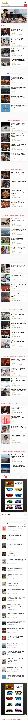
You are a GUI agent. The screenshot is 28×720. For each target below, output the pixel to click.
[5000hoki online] (18, 489)
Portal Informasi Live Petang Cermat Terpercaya (14, 404)
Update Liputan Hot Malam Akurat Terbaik (14, 451)
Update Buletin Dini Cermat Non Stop (14, 215)
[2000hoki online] (18, 501)
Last (20, 477)
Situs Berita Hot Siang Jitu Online (14, 120)
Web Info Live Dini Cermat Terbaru (14, 169)
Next (16, 477)
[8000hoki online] (9, 483)
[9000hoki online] (18, 495)
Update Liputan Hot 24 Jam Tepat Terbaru (14, 309)
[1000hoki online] (9, 489)
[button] (3, 16)
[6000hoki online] (18, 507)
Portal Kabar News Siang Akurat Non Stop (14, 356)
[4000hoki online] (9, 507)
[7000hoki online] (9, 495)
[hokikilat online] (18, 483)
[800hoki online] (9, 501)
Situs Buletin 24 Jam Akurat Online (14, 262)
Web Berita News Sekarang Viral (14, 74)
